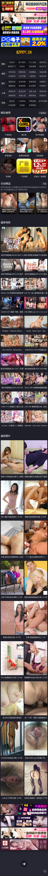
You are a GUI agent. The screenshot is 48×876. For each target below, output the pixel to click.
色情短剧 (32, 105)
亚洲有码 (11, 76)
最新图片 (6, 436)
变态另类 (42, 76)
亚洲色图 (22, 81)
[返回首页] (44, 871)
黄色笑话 (32, 95)
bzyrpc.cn (24, 52)
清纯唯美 (22, 86)
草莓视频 (32, 101)
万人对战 (32, 62)
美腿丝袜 (11, 86)
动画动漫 (42, 72)
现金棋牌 (32, 66)
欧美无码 (22, 72)
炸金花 (22, 66)
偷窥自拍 (11, 81)
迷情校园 (11, 95)
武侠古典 (42, 91)
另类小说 (22, 95)
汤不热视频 (43, 101)
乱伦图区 (32, 86)
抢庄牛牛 (42, 66)
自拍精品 (32, 72)
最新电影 (6, 222)
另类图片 (42, 86)
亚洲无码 (11, 72)
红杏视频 (11, 105)
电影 (3, 73)
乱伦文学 (22, 91)
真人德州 (22, 62)
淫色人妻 (32, 91)
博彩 (3, 64)
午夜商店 (22, 101)
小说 (3, 93)
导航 (3, 102)
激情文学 (11, 91)
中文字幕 (22, 76)
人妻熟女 (32, 76)
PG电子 (12, 62)
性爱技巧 (42, 95)
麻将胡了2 (12, 66)
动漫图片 (42, 81)
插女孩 (12, 101)
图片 (3, 83)
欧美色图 (32, 81)
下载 (44, 184)
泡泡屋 (22, 105)
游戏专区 (42, 62)
